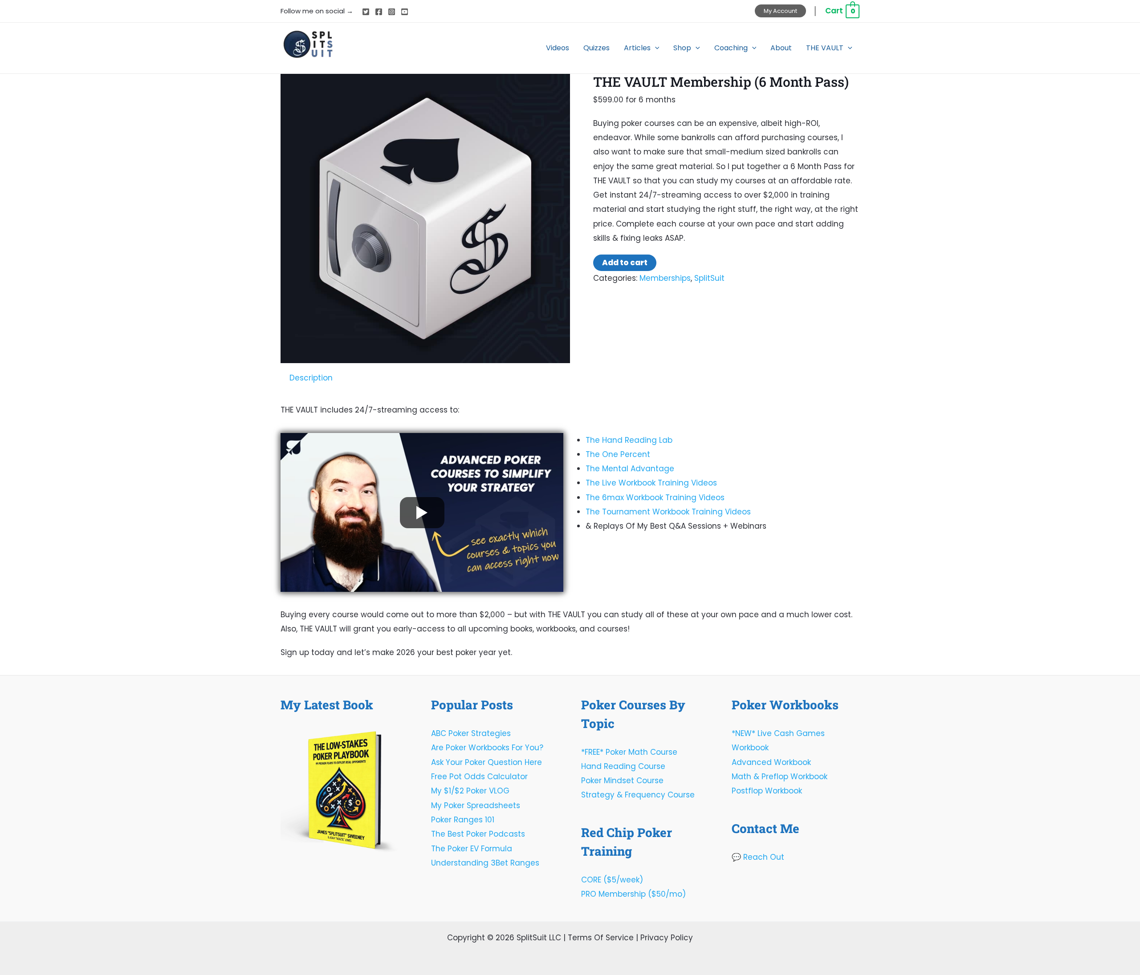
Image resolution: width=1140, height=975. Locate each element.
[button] (780, 10)
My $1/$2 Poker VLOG (470, 790)
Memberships (665, 278)
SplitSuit (709, 278)
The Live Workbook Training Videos (651, 482)
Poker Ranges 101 (462, 819)
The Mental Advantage (630, 468)
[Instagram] (391, 12)
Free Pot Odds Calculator (479, 776)
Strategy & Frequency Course (638, 794)
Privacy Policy (666, 937)
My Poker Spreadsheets (475, 805)
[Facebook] (379, 12)
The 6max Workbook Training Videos (655, 497)
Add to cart (624, 262)
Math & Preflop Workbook (779, 776)
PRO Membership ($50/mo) (633, 894)
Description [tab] (311, 377)
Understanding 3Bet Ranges (485, 863)
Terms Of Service (601, 937)
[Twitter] (366, 12)
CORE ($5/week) (612, 879)
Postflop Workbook (767, 790)
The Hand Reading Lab (629, 440)
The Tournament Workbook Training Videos (668, 511)
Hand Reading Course (623, 766)
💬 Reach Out (758, 857)
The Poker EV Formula (471, 848)
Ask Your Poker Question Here (486, 762)
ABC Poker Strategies (471, 733)
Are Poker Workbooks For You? (487, 747)
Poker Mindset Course (622, 780)
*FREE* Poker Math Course (629, 752)
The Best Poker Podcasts (478, 834)
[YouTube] (404, 12)
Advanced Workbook (771, 762)
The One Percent (618, 454)
